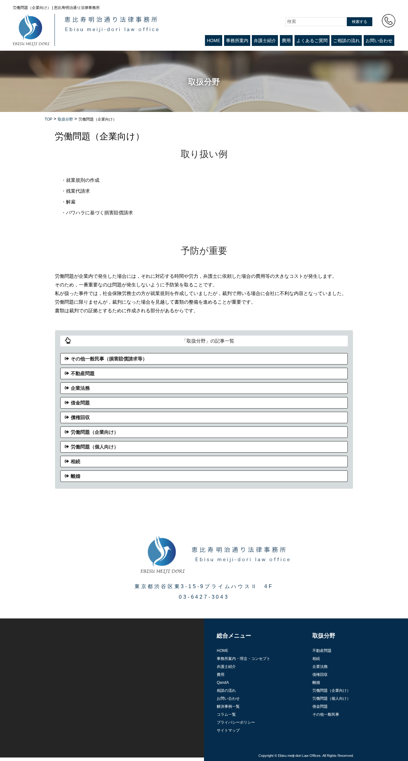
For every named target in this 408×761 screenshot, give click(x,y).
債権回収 (80, 417)
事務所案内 (237, 40)
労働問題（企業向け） (95, 432)
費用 (286, 40)
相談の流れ (226, 690)
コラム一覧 (226, 714)
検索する (359, 21)
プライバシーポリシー (236, 722)
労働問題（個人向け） (95, 446)
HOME (213, 40)
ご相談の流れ (346, 40)
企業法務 (80, 388)
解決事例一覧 (228, 706)
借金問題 (80, 402)
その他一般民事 (325, 714)
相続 (75, 461)
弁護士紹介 (265, 40)
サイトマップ (228, 730)
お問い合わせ (379, 40)
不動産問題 (83, 373)
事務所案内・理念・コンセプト (243, 658)
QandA (223, 682)
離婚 (75, 476)
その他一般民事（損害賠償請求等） (109, 358)
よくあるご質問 (312, 40)
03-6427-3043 (204, 597)
